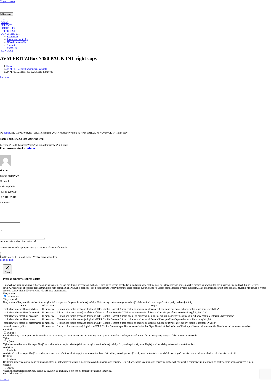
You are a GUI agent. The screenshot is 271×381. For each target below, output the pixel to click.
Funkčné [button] (7, 329)
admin (7, 132)
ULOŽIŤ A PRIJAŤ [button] (13, 373)
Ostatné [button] (7, 364)
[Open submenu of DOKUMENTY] (18, 34)
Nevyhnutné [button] (9, 293)
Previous (4, 77)
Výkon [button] (6, 338)
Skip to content (7, 1)
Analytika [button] (8, 347)
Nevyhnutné (13, 296)
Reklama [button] (7, 356)
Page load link (7, 259)
